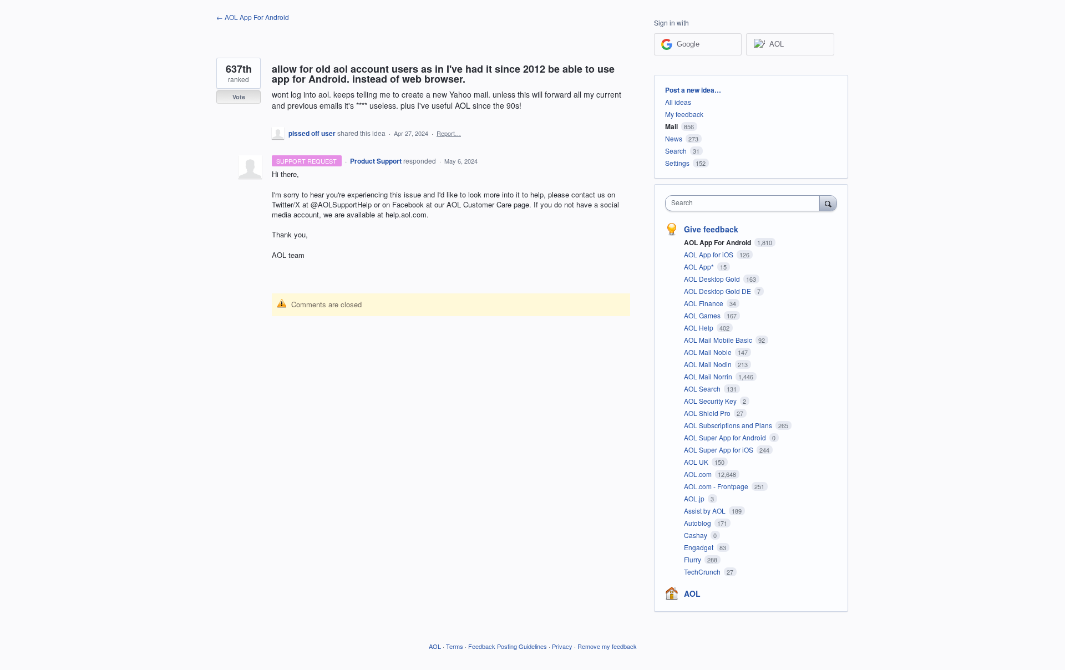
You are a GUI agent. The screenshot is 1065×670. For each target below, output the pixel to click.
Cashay (696, 535)
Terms (454, 646)
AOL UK (697, 461)
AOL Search (703, 388)
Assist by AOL (705, 510)
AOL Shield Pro (708, 413)
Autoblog (698, 522)
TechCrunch (703, 571)
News (673, 138)
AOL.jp (695, 498)
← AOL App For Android (252, 17)
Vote (238, 97)
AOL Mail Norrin (709, 376)
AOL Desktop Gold (713, 278)
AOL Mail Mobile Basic (719, 339)
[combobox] (745, 203)
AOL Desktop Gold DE (718, 291)
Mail (671, 126)
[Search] (828, 203)
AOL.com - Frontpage (717, 486)
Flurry (693, 559)
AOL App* (700, 266)
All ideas (678, 101)
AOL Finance (704, 303)
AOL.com (698, 474)
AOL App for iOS (709, 254)
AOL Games (703, 315)
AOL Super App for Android (726, 437)
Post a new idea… (693, 90)
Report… (449, 133)
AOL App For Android (718, 242)
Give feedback (711, 229)
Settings (677, 163)
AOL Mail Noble (708, 352)
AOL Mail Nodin (708, 364)
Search (676, 150)
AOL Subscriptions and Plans (729, 425)
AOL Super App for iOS (719, 449)
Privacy (562, 646)
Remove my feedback (607, 646)
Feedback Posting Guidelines (507, 646)
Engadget (699, 547)
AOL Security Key (711, 400)
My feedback (684, 114)
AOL (692, 593)
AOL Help (699, 327)
